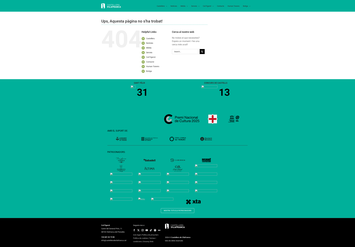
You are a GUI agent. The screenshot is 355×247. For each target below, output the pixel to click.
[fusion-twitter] (138, 230)
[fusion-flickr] (159, 230)
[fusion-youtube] (147, 230)
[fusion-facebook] (134, 230)
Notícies (149, 43)
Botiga (149, 71)
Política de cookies (140, 238)
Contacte (150, 62)
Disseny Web (148, 241)
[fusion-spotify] (155, 230)
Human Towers (152, 66)
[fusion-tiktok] (151, 230)
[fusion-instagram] (142, 230)
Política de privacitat (150, 235)
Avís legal (137, 235)
